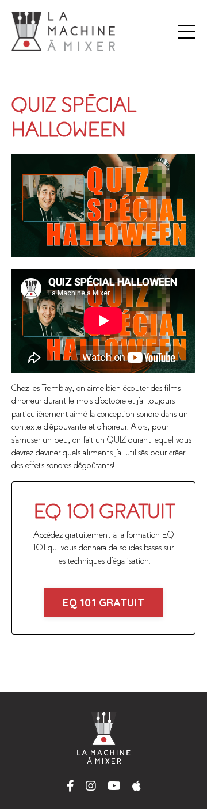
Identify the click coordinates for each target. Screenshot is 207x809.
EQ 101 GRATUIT (103, 602)
